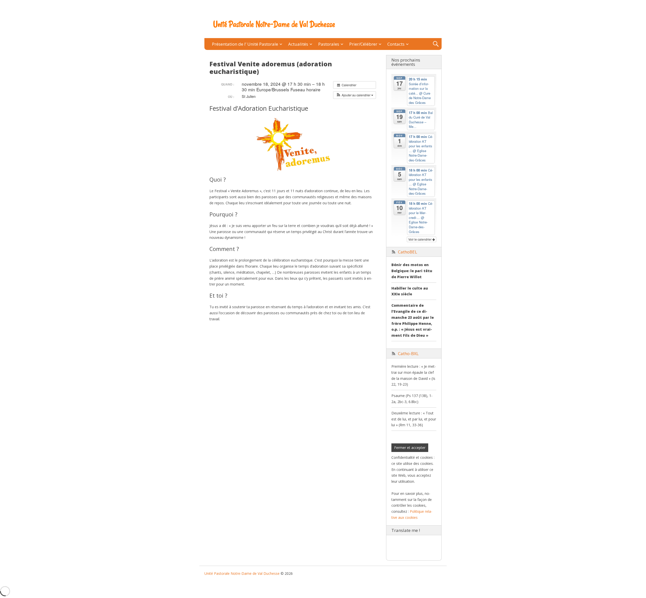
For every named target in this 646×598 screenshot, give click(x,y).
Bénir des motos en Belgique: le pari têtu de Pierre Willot (411, 270)
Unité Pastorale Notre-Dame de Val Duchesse (274, 24)
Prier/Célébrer (363, 44)
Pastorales (328, 44)
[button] (354, 95)
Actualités (298, 44)
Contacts (396, 44)
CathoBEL (407, 252)
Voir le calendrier (420, 239)
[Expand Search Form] (436, 44)
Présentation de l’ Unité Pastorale (245, 44)
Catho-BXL (408, 353)
